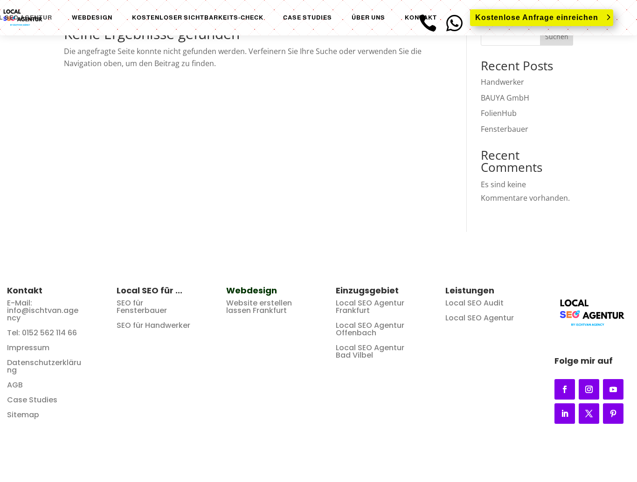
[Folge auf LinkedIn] (564, 413)
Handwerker (502, 82)
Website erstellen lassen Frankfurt (259, 307)
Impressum (28, 347)
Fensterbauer (504, 129)
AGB (15, 385)
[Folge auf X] (589, 413)
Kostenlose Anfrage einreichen (536, 17)
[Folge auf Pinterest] (613, 413)
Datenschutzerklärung (44, 366)
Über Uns (368, 17)
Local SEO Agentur (479, 317)
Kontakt (421, 17)
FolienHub (499, 113)
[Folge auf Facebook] (564, 389)
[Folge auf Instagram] (589, 389)
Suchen (556, 36)
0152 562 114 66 (49, 332)
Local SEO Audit (474, 303)
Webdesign (92, 17)
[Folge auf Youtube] (613, 389)
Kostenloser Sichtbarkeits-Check (197, 17)
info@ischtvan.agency (42, 314)
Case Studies (307, 17)
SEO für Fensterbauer (142, 307)
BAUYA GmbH (505, 98)
